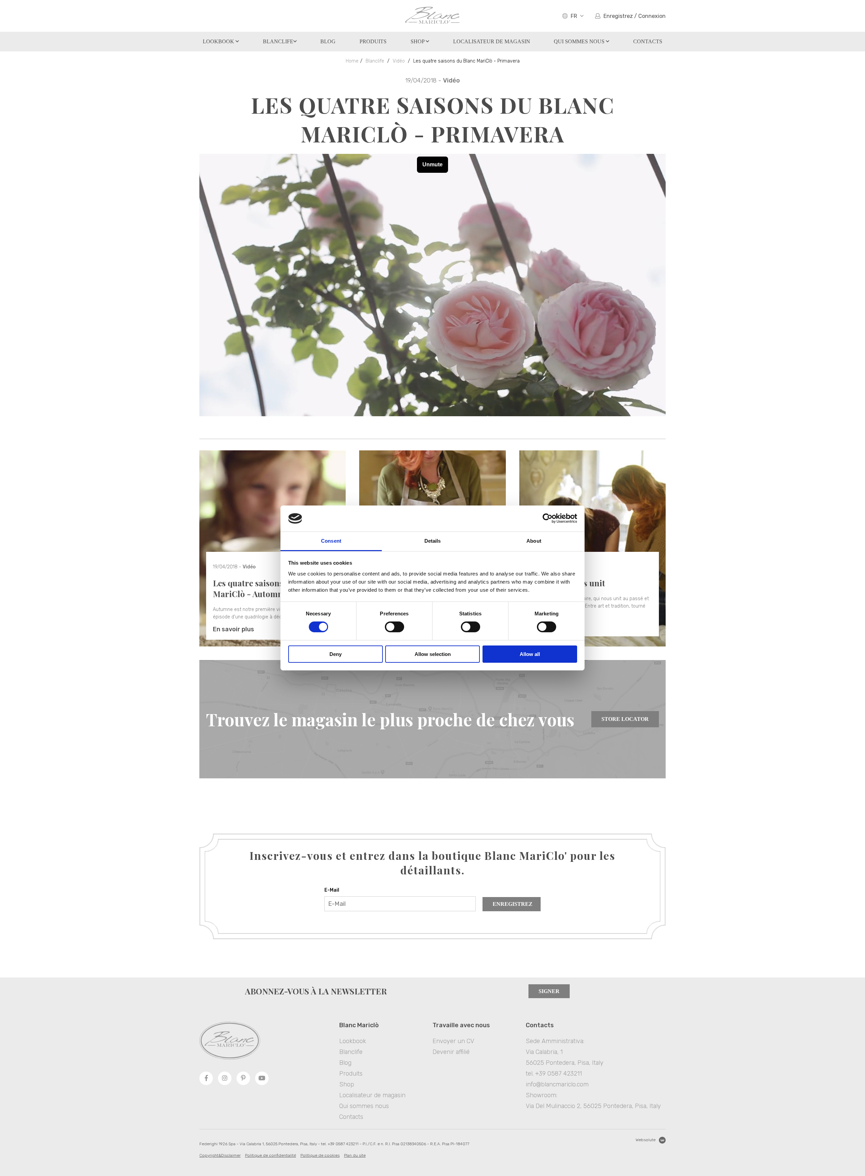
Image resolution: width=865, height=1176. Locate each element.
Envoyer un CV (453, 1041)
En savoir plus (233, 629)
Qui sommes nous (580, 41)
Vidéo (399, 61)
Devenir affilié (451, 1052)
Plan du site (355, 1155)
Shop (418, 41)
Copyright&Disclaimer (220, 1155)
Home (352, 61)
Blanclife (278, 41)
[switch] (394, 626)
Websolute (646, 1139)
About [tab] (533, 541)
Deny (335, 654)
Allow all (530, 654)
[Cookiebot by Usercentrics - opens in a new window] (547, 518)
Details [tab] (432, 541)
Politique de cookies (320, 1155)
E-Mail (331, 890)
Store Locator (625, 719)
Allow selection (433, 654)
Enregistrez (513, 904)
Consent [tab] (331, 541)
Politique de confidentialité (270, 1155)
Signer (549, 991)
